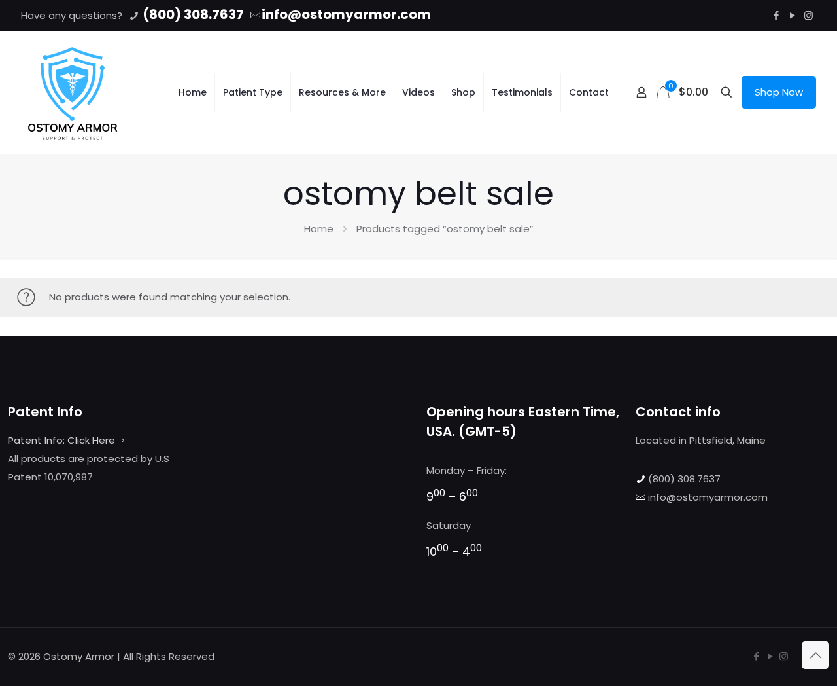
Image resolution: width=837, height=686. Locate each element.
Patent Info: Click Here (61, 440)
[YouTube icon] (792, 15)
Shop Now (779, 92)
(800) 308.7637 (192, 14)
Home (318, 229)
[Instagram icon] (808, 15)
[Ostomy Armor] (72, 92)
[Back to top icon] (815, 655)
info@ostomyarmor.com (346, 14)
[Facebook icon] (776, 15)
